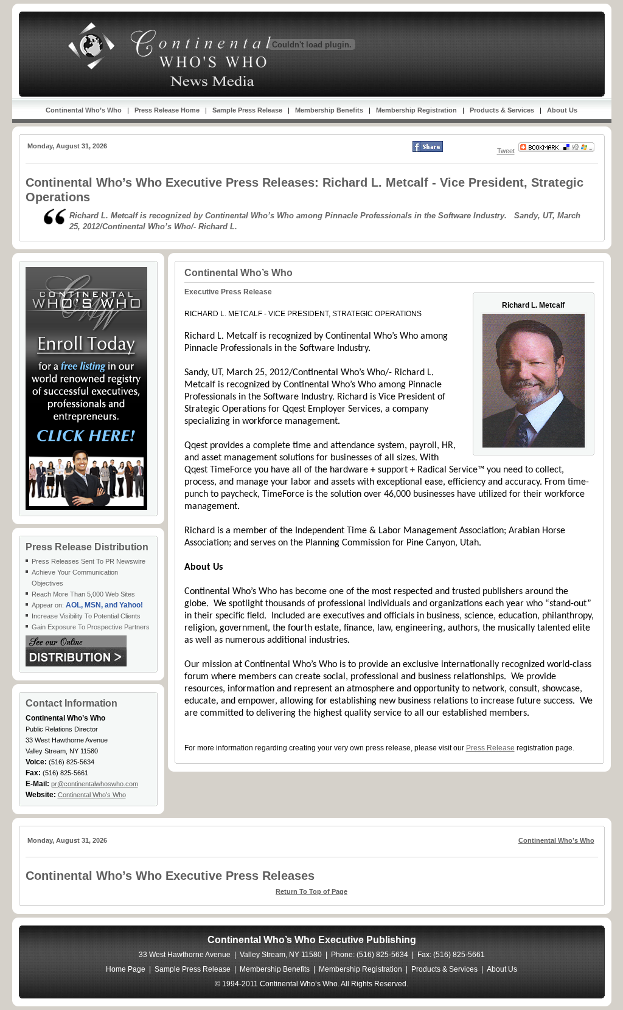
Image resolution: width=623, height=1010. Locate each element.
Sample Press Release (247, 110)
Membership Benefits (329, 110)
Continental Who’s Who (84, 110)
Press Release (490, 748)
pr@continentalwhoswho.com (94, 783)
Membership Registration (416, 110)
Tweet (506, 150)
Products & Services (502, 110)
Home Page (125, 969)
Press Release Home (167, 110)
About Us (562, 110)
